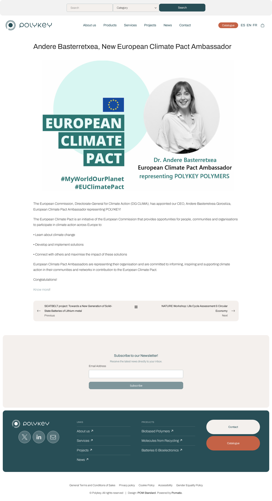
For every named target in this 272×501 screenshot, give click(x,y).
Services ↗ (85, 440)
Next (195, 311)
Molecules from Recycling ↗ (162, 440)
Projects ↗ (85, 450)
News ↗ (83, 460)
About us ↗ (85, 431)
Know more (41, 289)
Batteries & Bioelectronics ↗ (162, 450)
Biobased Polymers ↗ (158, 431)
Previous (78, 311)
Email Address (97, 366)
